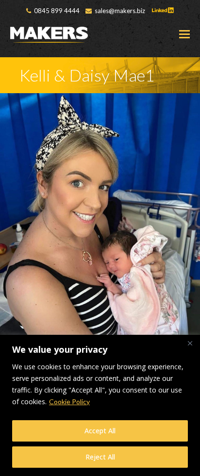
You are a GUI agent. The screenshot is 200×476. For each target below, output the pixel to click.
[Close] (190, 343)
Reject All (100, 456)
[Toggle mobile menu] (184, 34)
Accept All (100, 430)
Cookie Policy (69, 401)
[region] (100, 405)
